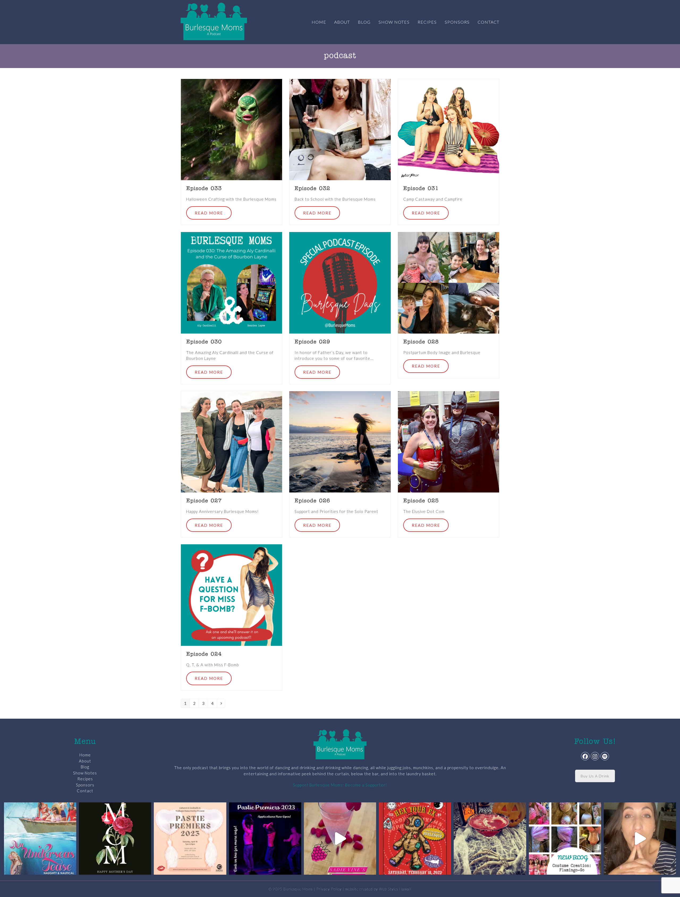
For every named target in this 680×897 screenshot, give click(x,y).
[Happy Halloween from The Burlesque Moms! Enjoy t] (490, 838)
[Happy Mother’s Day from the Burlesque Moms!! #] (115, 838)
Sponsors (85, 784)
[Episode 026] (339, 441)
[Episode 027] (231, 441)
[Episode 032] (339, 129)
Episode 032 (312, 188)
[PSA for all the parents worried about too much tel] (640, 838)
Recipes (85, 778)
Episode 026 (312, 501)
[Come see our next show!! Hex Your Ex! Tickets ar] (415, 838)
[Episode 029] (339, 282)
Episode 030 (204, 342)
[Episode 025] (448, 441)
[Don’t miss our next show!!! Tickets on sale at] (40, 838)
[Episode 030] (231, 282)
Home (85, 754)
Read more (209, 212)
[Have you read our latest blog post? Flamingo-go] (565, 838)
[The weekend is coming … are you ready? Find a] (340, 838)
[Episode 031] (448, 129)
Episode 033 (204, 188)
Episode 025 (421, 501)
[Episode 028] (448, 282)
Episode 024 (204, 654)
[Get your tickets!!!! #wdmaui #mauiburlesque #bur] (190, 838)
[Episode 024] (231, 594)
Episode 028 (421, 342)
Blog (85, 766)
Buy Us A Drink (595, 776)
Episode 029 (312, 342)
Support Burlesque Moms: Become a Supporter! (340, 784)
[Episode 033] (231, 129)
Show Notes (85, 772)
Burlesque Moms (298, 889)
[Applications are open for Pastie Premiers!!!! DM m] (265, 838)
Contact (85, 790)
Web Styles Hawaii (395, 889)
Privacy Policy (329, 889)
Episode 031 (421, 188)
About (85, 761)
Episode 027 (204, 501)
